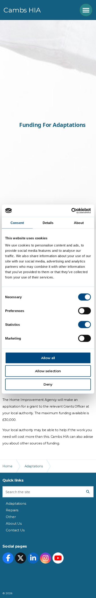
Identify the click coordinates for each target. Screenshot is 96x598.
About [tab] (79, 223)
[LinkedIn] (33, 558)
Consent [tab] (17, 223)
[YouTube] (58, 558)
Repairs (12, 510)
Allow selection (48, 371)
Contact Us (15, 530)
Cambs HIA (22, 10)
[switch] (84, 310)
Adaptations (16, 503)
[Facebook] (8, 558)
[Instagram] (45, 558)
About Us (14, 523)
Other (11, 516)
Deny (48, 384)
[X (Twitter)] (20, 558)
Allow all (48, 358)
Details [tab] (48, 223)
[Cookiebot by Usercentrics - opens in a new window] (71, 211)
